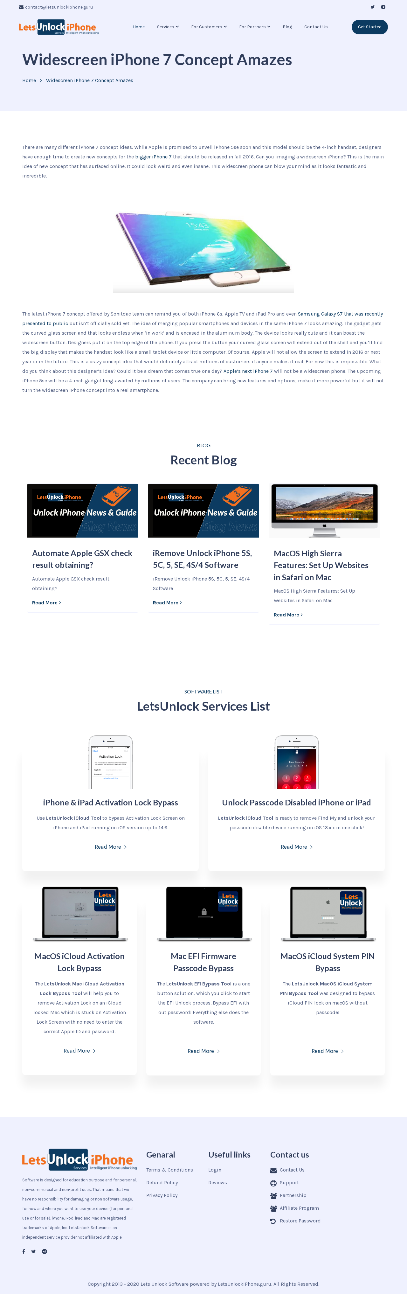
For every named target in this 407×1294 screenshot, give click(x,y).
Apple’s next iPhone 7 (248, 371)
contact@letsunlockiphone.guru (59, 7)
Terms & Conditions (169, 1170)
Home (139, 27)
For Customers (206, 27)
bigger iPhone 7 (153, 157)
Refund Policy (162, 1182)
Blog (287, 27)
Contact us (316, 27)
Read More (45, 603)
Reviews (217, 1182)
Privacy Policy (161, 1195)
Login (214, 1170)
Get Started (370, 27)
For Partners (252, 27)
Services (165, 27)
